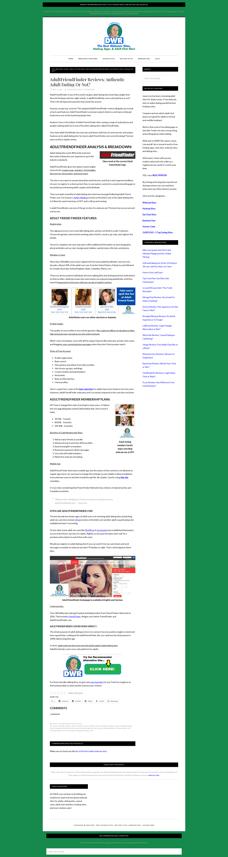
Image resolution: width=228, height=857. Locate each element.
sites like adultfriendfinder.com (78, 731)
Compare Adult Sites (114, 36)
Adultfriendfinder (123, 726)
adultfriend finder (105, 726)
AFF (129, 728)
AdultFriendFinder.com (85, 728)
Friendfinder (56, 731)
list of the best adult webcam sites (91, 751)
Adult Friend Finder (62, 726)
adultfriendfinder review (62, 728)
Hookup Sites (76, 724)
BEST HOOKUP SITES (104, 825)
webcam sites (153, 775)
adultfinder (77, 726)
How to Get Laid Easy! (152, 272)
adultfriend (89, 726)
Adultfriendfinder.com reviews (112, 728)
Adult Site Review (61, 724)
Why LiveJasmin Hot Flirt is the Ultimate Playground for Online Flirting (156, 253)
